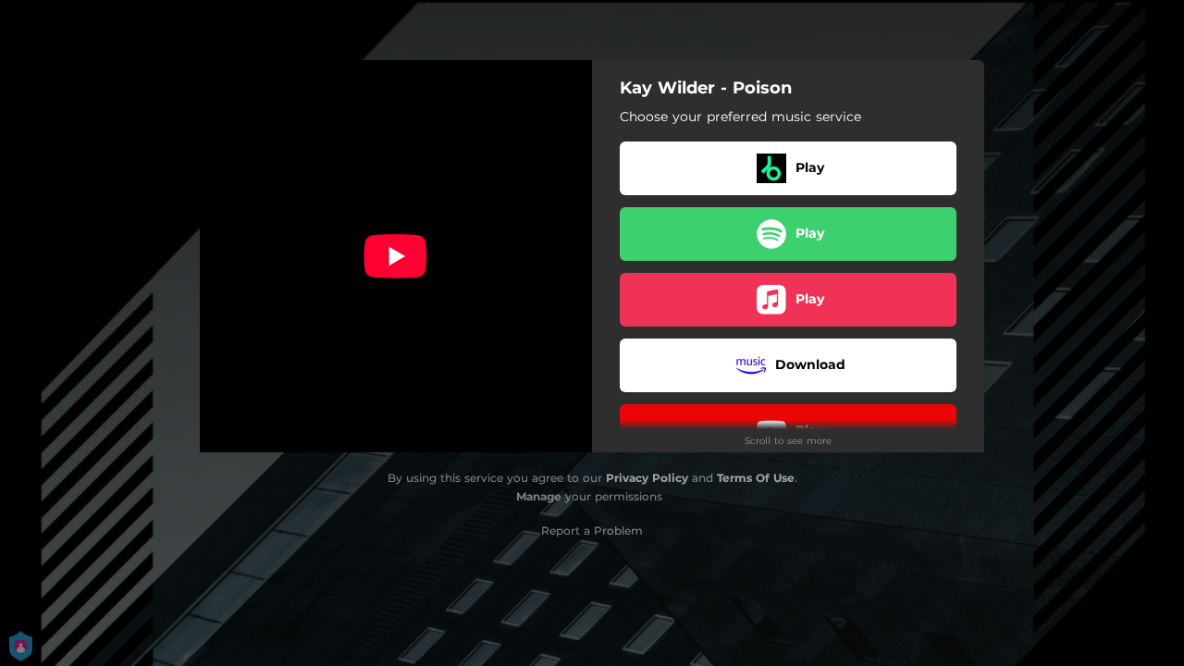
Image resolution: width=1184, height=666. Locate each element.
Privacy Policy (647, 478)
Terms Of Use (756, 478)
